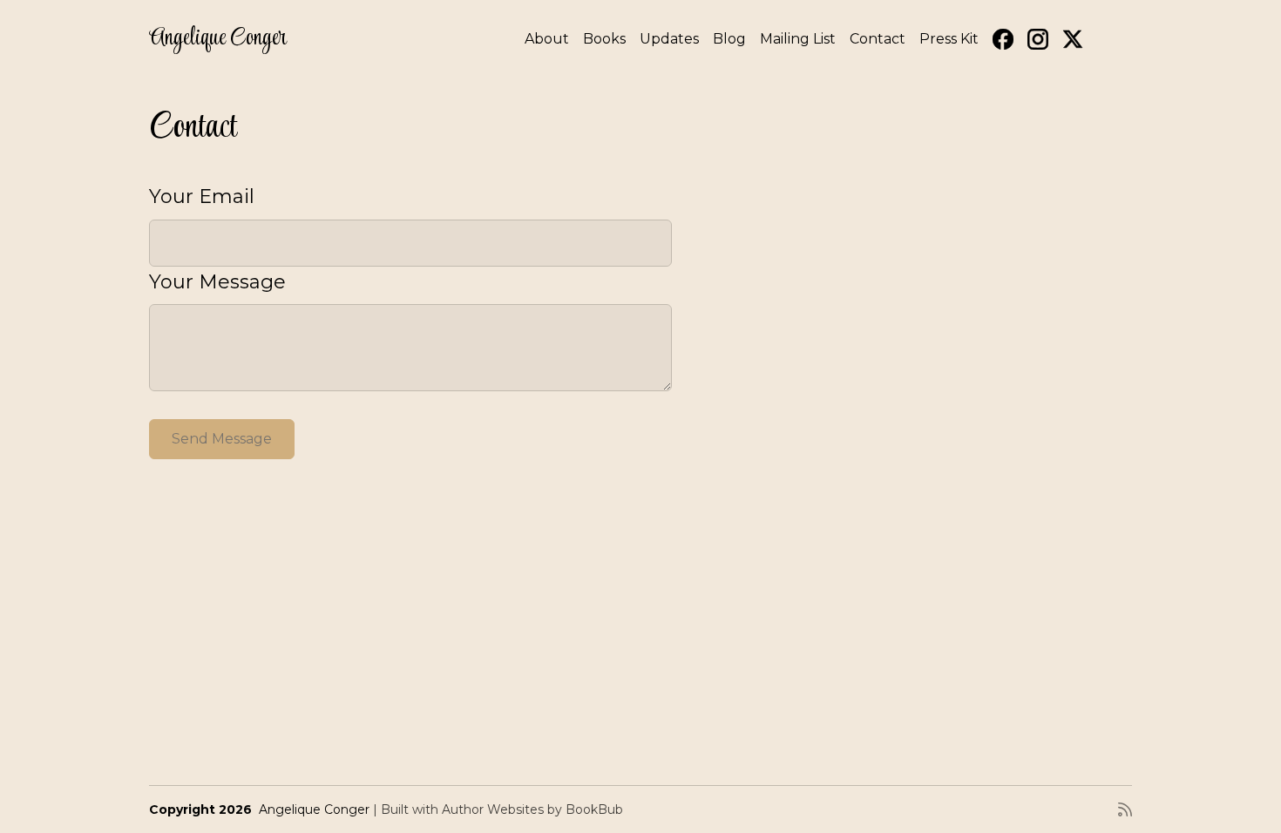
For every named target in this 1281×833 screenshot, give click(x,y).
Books (604, 38)
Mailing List (798, 38)
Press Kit (949, 38)
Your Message (217, 282)
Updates (669, 38)
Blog (729, 38)
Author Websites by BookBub (532, 809)
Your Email (201, 196)
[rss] (1125, 809)
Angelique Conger (218, 39)
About (547, 38)
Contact (877, 38)
